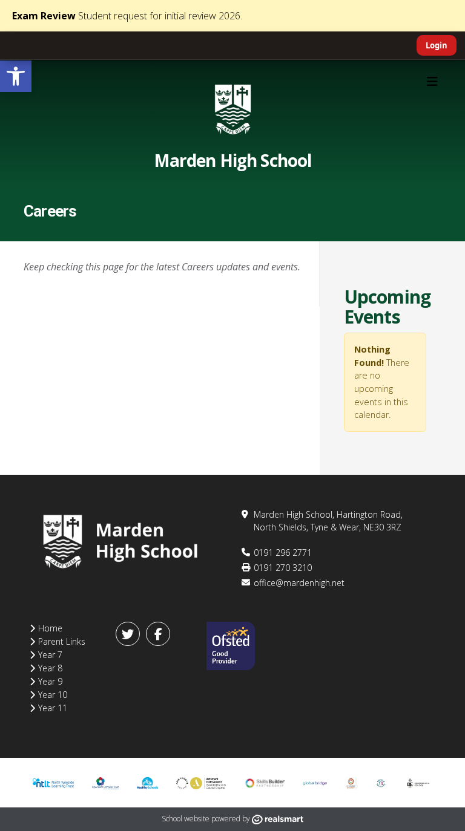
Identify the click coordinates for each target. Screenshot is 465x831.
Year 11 (52, 708)
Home (50, 628)
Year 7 (50, 654)
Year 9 (50, 681)
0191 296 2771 (283, 552)
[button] (15, 76)
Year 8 (50, 668)
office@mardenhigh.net (299, 582)
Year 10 (52, 694)
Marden (233, 160)
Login (436, 45)
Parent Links (61, 641)
